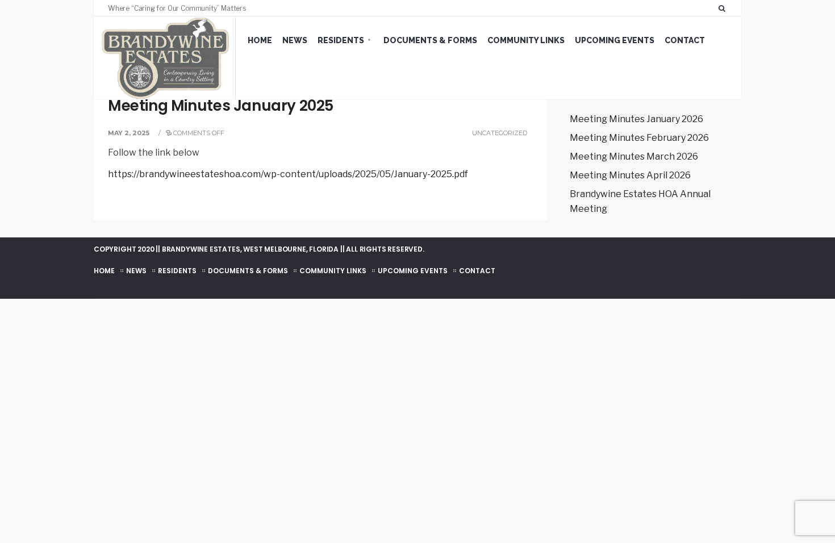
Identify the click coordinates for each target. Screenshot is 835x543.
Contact (685, 40)
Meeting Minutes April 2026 (630, 175)
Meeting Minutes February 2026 (639, 137)
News (294, 40)
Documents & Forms (430, 40)
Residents (341, 40)
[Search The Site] (724, 8)
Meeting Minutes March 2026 (634, 156)
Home (260, 40)
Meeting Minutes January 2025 (220, 105)
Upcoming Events (614, 40)
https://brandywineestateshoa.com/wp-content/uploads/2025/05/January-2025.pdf (288, 174)
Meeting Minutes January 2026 (636, 119)
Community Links (526, 40)
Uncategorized (499, 133)
